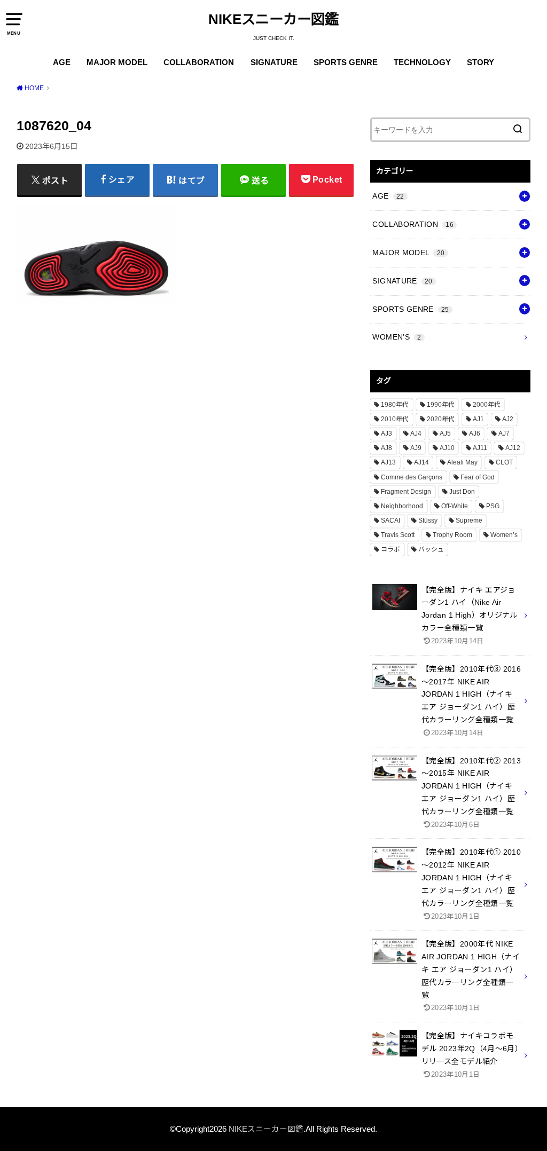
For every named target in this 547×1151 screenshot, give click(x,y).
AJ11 (480, 448)
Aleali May (462, 462)
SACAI (390, 520)
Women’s (504, 535)
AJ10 (447, 448)
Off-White (454, 506)
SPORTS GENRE (346, 62)
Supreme (469, 520)
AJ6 (474, 433)
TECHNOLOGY (422, 62)
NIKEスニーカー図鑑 (273, 19)
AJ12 (512, 448)
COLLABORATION (198, 62)
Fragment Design (406, 491)
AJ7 (504, 433)
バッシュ (431, 549)
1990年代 (441, 404)
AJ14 (421, 462)
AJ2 (507, 419)
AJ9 (415, 448)
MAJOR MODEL (117, 62)
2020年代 (441, 419)
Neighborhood (402, 506)
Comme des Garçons (411, 477)
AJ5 (445, 433)
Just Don (462, 491)
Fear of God (477, 477)
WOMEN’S (396, 337)
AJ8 (386, 448)
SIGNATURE (274, 62)
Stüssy (427, 520)
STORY (480, 62)
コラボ (390, 549)
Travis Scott (398, 535)
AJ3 (386, 433)
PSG (492, 506)
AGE (62, 62)
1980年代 (395, 404)
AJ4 (415, 433)
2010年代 (395, 419)
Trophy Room (452, 535)
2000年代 (487, 404)
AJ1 (478, 419)
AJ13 (388, 462)
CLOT (504, 462)
